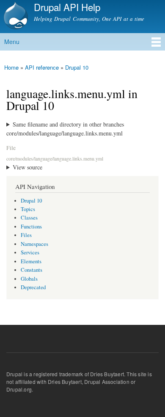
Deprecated (33, 287)
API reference (42, 67)
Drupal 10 (76, 67)
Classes (29, 217)
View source (27, 167)
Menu (11, 41)
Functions (31, 226)
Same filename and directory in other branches (68, 124)
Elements (31, 261)
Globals (29, 278)
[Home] (15, 16)
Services (30, 252)
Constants (31, 269)
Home (11, 67)
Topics (28, 209)
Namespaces (34, 244)
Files (26, 235)
